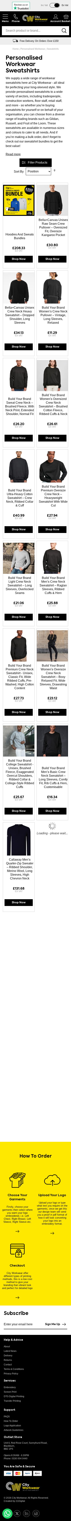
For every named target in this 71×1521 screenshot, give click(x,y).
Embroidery (10, 1387)
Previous (5, 41)
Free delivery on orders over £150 (39, 41)
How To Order (11, 1421)
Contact (8, 1364)
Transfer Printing (12, 1401)
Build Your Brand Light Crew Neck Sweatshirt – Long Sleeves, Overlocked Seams (20, 585)
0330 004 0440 (19, 1458)
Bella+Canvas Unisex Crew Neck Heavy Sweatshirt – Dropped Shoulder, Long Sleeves (19, 315)
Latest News (10, 1351)
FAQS (7, 1416)
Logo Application (12, 1425)
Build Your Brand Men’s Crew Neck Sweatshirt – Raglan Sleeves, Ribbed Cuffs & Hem (53, 585)
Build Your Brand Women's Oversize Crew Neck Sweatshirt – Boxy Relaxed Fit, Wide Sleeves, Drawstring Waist (53, 677)
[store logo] (35, 18)
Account (55, 21)
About (7, 1346)
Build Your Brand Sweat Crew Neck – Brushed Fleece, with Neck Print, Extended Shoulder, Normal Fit (19, 406)
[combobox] (30, 30)
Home (15, 49)
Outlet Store (13, 1437)
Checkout (17, 1265)
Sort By (19, 171)
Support (9, 1410)
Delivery (8, 1355)
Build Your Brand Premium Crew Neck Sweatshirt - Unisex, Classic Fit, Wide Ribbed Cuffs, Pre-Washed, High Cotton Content (19, 677)
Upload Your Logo (52, 1195)
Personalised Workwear (33, 49)
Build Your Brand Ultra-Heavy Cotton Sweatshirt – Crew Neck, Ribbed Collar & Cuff (19, 498)
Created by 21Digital (14, 1501)
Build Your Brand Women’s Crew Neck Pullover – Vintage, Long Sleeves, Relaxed (53, 315)
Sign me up (52, 1324)
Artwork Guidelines (13, 1430)
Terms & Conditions (14, 1369)
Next (66, 41)
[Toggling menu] (5, 18)
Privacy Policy (11, 1373)
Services (10, 1380)
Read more (13, 154)
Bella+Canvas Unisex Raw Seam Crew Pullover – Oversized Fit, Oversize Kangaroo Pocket (53, 227)
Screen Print (10, 1392)
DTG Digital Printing (14, 1396)
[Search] (64, 30)
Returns (8, 1360)
